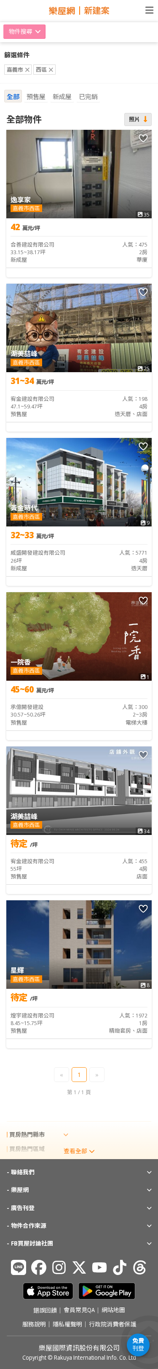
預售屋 (36, 96)
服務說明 (34, 1324)
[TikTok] (119, 1267)
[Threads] (139, 1267)
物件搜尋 (20, 31)
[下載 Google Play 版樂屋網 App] (106, 1291)
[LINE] (18, 1267)
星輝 (17, 970)
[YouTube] (99, 1267)
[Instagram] (59, 1267)
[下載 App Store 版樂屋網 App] (48, 1291)
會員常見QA (79, 1310)
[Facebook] (38, 1267)
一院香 (21, 662)
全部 (13, 96)
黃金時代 (24, 508)
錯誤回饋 (45, 1310)
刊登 (138, 1344)
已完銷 (88, 96)
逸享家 (21, 199)
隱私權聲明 (67, 1324)
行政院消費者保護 (112, 1324)
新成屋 (62, 96)
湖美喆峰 (24, 353)
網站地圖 (113, 1310)
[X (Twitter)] (79, 1267)
